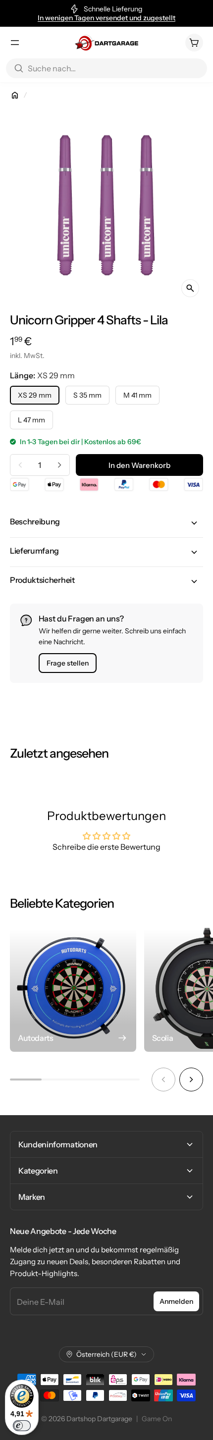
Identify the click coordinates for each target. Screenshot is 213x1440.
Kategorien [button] (38, 1171)
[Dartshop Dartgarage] (106, 43)
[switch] (22, 1425)
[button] (106, 523)
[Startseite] (15, 95)
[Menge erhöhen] (59, 465)
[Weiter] (191, 1079)
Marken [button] (31, 1197)
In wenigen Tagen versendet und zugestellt (106, 17)
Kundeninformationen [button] (58, 1144)
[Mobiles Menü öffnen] (15, 42)
